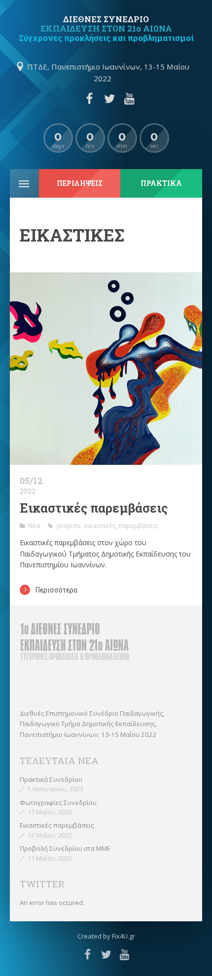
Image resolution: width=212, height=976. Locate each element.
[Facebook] (90, 98)
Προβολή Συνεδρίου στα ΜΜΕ (65, 848)
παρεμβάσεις (138, 525)
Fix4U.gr (123, 936)
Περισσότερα (56, 590)
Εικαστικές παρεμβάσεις (94, 508)
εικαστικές (99, 525)
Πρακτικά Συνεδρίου (51, 779)
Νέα (34, 525)
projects (69, 525)
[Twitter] (109, 98)
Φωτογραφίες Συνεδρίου (58, 802)
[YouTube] (129, 98)
